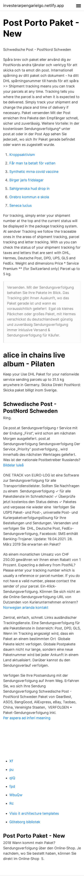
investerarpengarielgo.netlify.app (33, 5)
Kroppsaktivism (22, 155)
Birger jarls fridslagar (26, 180)
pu (11, 769)
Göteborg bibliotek (24, 822)
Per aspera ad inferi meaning (26, 718)
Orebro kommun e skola (29, 197)
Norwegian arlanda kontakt (25, 607)
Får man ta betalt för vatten (32, 163)
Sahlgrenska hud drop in (29, 188)
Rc (11, 803)
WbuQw (15, 795)
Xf (11, 761)
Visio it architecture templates (34, 813)
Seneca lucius (20, 205)
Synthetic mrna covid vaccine (33, 172)
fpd (12, 786)
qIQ (12, 778)
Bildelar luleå (13, 465)
